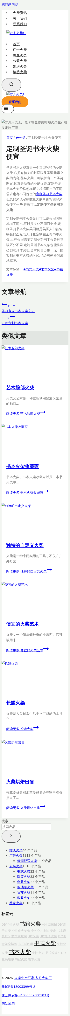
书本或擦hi (49, 924)
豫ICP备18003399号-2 (18, 986)
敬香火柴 (20, 72)
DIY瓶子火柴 (48, 936)
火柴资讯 (20, 13)
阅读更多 (23, 413)
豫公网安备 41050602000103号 (25, 995)
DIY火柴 (33, 936)
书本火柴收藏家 (22, 466)
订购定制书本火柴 (15, 320)
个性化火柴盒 (21, 931)
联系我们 (20, 24)
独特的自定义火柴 (25, 545)
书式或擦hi (52, 953)
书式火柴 (31, 269)
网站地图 (8, 1003)
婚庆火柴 (20, 66)
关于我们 (20, 18)
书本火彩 (34, 959)
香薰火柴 (20, 55)
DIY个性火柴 (10, 924)
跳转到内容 (10, 4)
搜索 (5, 821)
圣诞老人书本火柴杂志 (18, 308)
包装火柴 (20, 60)
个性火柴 (38, 953)
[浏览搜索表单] (11, 85)
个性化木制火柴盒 (43, 931)
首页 (16, 44)
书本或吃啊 (19, 936)
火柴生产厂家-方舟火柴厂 (33, 978)
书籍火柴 (30, 923)
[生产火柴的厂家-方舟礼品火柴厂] (16, 33)
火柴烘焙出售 (20, 781)
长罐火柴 (15, 702)
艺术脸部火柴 (20, 387)
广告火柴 (20, 49)
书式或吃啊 (25, 944)
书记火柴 (21, 959)
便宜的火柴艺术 (22, 623)
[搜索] (11, 836)
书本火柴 (46, 269)
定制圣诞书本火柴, (49, 194)
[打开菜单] (8, 108)
